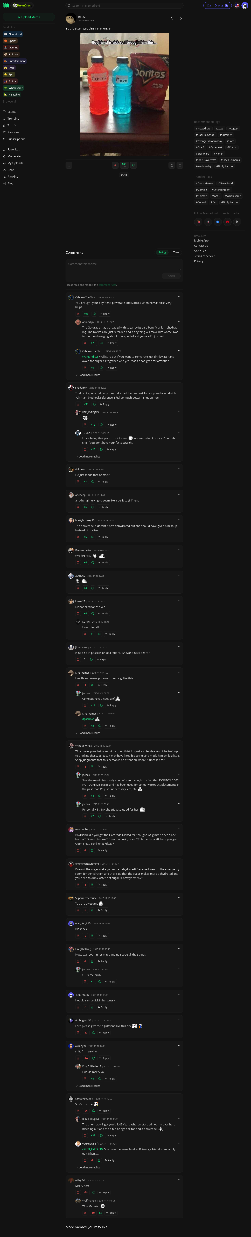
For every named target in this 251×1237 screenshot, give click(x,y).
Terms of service (204, 256)
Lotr (231, 141)
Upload (30, 17)
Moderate (14, 156)
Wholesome (13, 88)
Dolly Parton (225, 166)
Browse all (9, 101)
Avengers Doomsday (210, 141)
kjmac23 (80, 601)
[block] (180, 165)
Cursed (202, 202)
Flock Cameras (231, 160)
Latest (12, 112)
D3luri (86, 621)
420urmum (82, 994)
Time (176, 252)
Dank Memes (205, 183)
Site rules (200, 251)
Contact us (201, 246)
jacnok (86, 693)
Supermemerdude (86, 898)
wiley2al (80, 1180)
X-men (219, 153)
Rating (162, 252)
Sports (10, 40)
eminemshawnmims (87, 863)
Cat (214, 202)
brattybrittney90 (85, 520)
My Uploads (15, 163)
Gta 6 (201, 147)
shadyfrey (81, 387)
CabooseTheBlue (85, 297)
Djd (125, 174)
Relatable (12, 94)
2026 (220, 128)
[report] (172, 165)
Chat (11, 170)
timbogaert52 (83, 1020)
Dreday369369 (84, 1098)
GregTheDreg (83, 949)
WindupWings (83, 745)
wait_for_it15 (83, 923)
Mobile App (201, 240)
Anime (10, 81)
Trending (13, 118)
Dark (9, 67)
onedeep (80, 495)
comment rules (107, 284)
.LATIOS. (80, 575)
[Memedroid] (6, 5)
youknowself (90, 1143)
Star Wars (203, 153)
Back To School (206, 134)
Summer (227, 134)
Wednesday (204, 166)
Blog (10, 183)
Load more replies (89, 374)
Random (13, 132)
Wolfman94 (89, 1200)
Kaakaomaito (83, 550)
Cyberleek (216, 147)
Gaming (11, 47)
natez (82, 17)
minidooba (82, 829)
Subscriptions (16, 139)
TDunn (86, 432)
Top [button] (10, 125)
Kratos (232, 147)
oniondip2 (88, 322)
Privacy (198, 261)
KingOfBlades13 (92, 1066)
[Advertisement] (219, 64)
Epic (9, 74)
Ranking (13, 176)
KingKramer (82, 672)
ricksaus (80, 469)
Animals (11, 54)
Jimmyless (81, 647)
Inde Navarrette (207, 160)
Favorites (14, 149)
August (234, 128)
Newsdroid (13, 34)
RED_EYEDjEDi (91, 412)
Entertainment (15, 61)
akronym (81, 1045)
